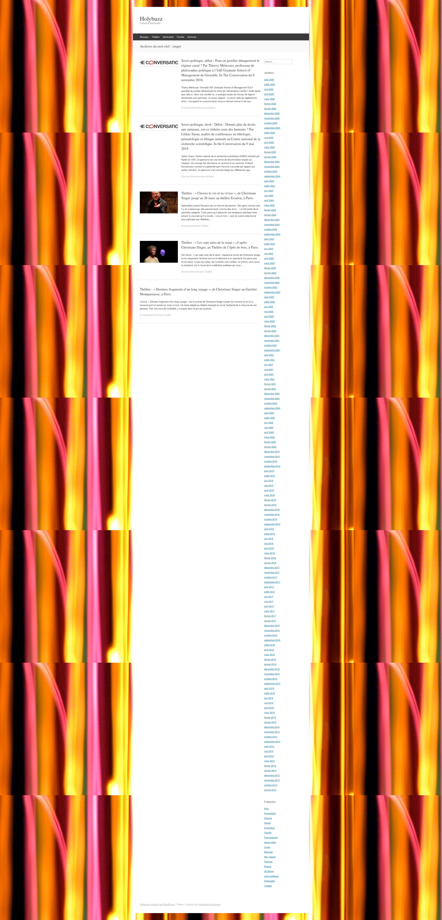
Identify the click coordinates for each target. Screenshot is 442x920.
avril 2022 (269, 316)
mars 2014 (269, 760)
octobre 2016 (270, 635)
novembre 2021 (272, 340)
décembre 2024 (272, 161)
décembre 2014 (272, 727)
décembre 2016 (272, 625)
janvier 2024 (270, 214)
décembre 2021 (272, 335)
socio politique (208, 107)
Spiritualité (168, 36)
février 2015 (270, 717)
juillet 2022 (269, 301)
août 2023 (269, 239)
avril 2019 (269, 490)
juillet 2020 (269, 417)
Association (270, 813)
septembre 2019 (272, 466)
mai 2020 (268, 427)
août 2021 (269, 355)
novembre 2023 (272, 224)
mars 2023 (269, 263)
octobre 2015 (270, 678)
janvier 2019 (270, 504)
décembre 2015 (272, 669)
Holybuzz (151, 18)
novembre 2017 (272, 572)
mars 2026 (269, 98)
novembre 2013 (272, 780)
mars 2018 (269, 553)
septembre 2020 (272, 408)
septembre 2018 (272, 524)
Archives (192, 36)
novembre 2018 (272, 514)
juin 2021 (268, 364)
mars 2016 (269, 654)
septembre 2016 (272, 640)
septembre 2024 (272, 176)
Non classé (269, 856)
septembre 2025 (272, 127)
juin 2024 (268, 190)
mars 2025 (269, 147)
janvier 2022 (270, 330)
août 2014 (269, 746)
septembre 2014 (272, 741)
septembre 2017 (272, 582)
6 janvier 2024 (188, 176)
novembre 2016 (272, 630)
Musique (144, 36)
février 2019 (270, 500)
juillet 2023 (269, 243)
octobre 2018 (270, 519)
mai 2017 (268, 601)
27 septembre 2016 (149, 314)
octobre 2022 (270, 287)
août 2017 (269, 586)
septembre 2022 (272, 292)
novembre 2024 (272, 166)
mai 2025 (268, 137)
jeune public (270, 842)
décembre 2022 (272, 277)
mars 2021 (269, 379)
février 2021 (270, 384)
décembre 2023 (272, 219)
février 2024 (270, 210)
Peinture (268, 861)
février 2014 (270, 765)
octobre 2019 (270, 461)
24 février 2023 (188, 225)
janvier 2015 (270, 722)
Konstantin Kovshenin (210, 904)
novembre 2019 (272, 456)
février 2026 (270, 103)
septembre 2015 (272, 683)
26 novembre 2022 (190, 271)
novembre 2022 (272, 282)
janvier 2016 (270, 664)
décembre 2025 (272, 113)
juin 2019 (268, 480)
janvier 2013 (270, 789)
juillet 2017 (269, 591)
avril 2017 (269, 606)
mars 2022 (269, 321)
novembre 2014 (272, 731)
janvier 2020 (270, 446)
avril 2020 (269, 432)
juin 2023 (268, 248)
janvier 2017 (270, 620)
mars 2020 (269, 437)
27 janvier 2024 (188, 107)
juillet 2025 (269, 132)
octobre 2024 (270, 171)
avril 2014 (269, 756)
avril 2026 (269, 94)
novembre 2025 (272, 118)
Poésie (267, 866)
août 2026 (269, 79)
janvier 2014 (270, 770)
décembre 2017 (272, 567)
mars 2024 (269, 205)
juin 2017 (268, 596)
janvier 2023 (270, 272)
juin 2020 (268, 422)
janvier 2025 (270, 156)
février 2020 (270, 442)
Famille (180, 36)
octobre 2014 (270, 736)
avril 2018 (269, 548)
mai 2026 (268, 89)
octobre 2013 (270, 785)
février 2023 (270, 268)
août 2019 (269, 471)
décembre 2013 (272, 775)
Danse (267, 823)
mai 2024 (268, 195)
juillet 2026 (269, 84)
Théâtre (155, 36)
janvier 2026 (270, 108)
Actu (266, 808)
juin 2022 (268, 306)
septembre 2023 (272, 234)
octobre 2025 (270, 123)
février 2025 (270, 152)
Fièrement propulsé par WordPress (157, 904)
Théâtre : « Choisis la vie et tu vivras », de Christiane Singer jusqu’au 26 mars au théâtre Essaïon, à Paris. (218, 195)
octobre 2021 (270, 345)
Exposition (269, 827)
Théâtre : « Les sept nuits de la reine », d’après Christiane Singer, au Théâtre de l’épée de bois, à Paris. (220, 245)
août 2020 (269, 413)
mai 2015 (268, 702)
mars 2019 (269, 495)
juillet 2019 (269, 475)
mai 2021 (268, 369)
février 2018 (270, 557)
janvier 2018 (270, 562)
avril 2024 (269, 200)
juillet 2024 (269, 185)
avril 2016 (269, 649)
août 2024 (269, 181)
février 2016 (270, 659)
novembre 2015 (272, 673)
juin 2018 (268, 538)
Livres (267, 847)
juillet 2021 (269, 359)
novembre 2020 (272, 398)
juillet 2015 (269, 693)
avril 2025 (269, 142)
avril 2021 (269, 374)
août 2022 (269, 297)
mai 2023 (268, 253)
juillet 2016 (269, 644)
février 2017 (270, 615)
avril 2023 (269, 258)
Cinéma (268, 818)
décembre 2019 (272, 451)
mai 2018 (268, 543)
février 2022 (270, 326)
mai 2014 (268, 751)
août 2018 (269, 528)
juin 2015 (268, 698)
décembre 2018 (272, 509)
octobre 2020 (270, 403)
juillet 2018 (269, 533)
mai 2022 (268, 311)
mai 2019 (268, 485)
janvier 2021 (270, 388)
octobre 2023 (270, 229)
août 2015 (269, 688)
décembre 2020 (272, 393)
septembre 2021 (272, 350)
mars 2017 (269, 611)
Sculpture (269, 871)
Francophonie (271, 837)
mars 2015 (269, 712)
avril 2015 (269, 707)
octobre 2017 (270, 577)
